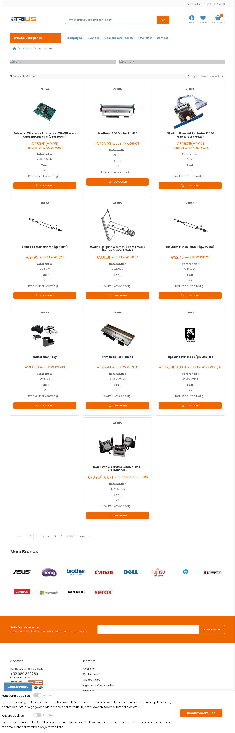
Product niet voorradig (43, 176)
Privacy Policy (91, 680)
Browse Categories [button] (28, 38)
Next (82, 536)
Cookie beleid (91, 674)
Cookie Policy (18, 687)
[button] (218, 20)
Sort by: (192, 76)
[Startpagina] (14, 48)
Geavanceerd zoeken (118, 38)
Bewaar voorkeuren (201, 713)
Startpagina (74, 38)
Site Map (88, 691)
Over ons (93, 38)
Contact (162, 38)
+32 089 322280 (24, 673)
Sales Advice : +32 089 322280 (206, 4)
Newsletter (145, 38)
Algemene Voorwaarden (98, 685)
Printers (27, 48)
